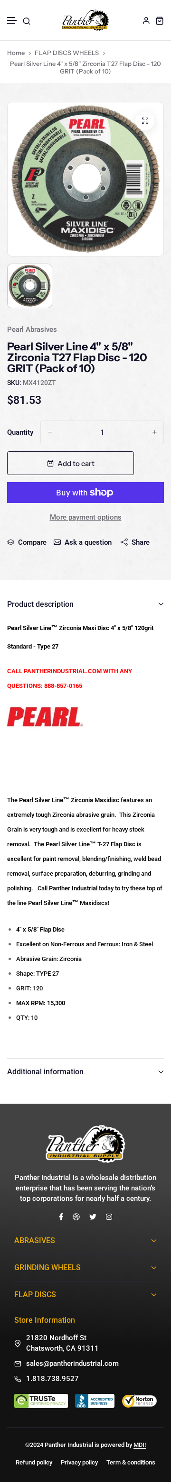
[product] (144, 120)
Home (16, 52)
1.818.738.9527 (52, 1378)
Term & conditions (130, 1462)
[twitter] (92, 1216)
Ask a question (88, 542)
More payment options (86, 517)
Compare (32, 542)
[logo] (85, 20)
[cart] (159, 20)
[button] (12, 20)
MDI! (139, 1444)
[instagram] (109, 1216)
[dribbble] (76, 1216)
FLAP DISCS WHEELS (67, 52)
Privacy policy (79, 1462)
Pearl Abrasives (32, 329)
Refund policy (34, 1462)
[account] (146, 20)
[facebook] (61, 1216)
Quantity (20, 432)
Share (141, 542)
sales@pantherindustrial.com (72, 1363)
